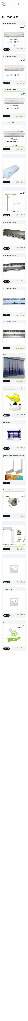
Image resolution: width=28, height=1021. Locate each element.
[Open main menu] (25, 3)
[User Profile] (22, 3)
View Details (6, 49)
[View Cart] (18, 3)
